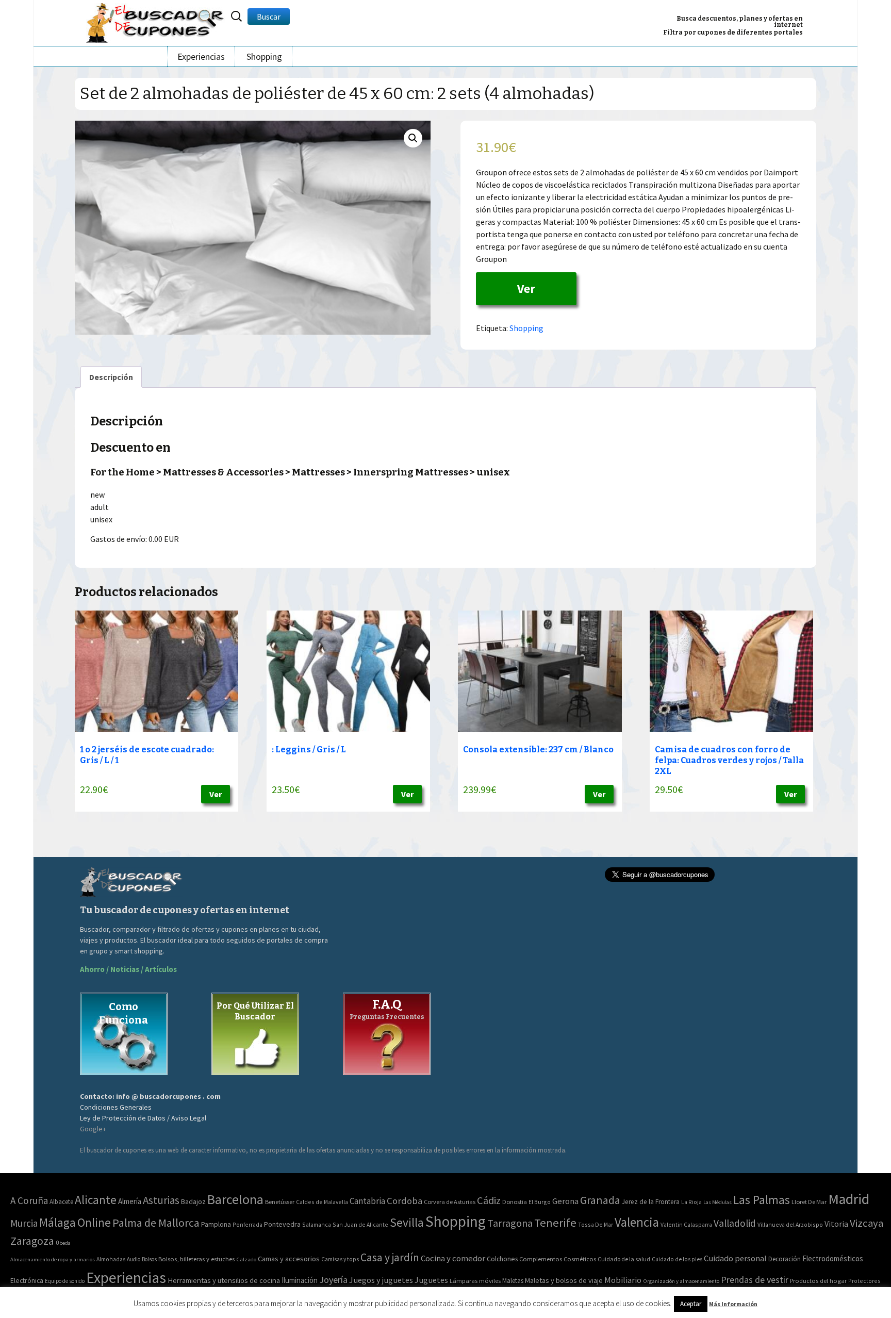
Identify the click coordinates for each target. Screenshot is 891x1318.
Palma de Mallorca (156, 1222)
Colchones (502, 1259)
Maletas (512, 1280)
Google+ (93, 1128)
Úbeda (63, 1243)
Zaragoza (32, 1241)
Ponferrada (247, 1224)
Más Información (733, 1304)
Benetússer (279, 1202)
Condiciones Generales (116, 1107)
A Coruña (29, 1200)
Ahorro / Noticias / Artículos (128, 969)
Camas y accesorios (289, 1258)
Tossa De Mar (595, 1224)
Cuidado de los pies (677, 1259)
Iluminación (300, 1280)
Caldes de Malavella (322, 1202)
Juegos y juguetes (381, 1280)
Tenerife (555, 1222)
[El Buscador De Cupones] (155, 21)
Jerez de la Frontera (651, 1201)
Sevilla (407, 1222)
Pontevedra (282, 1224)
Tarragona (510, 1222)
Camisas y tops (340, 1259)
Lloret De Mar (809, 1202)
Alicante (96, 1199)
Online (94, 1222)
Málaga (57, 1222)
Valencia (637, 1222)
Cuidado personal (735, 1258)
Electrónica (26, 1280)
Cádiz (489, 1200)
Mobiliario (622, 1280)
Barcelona (235, 1199)
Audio (133, 1259)
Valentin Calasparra (686, 1224)
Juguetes (431, 1280)
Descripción (111, 377)
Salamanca (316, 1224)
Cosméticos (580, 1259)
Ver (526, 288)
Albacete (61, 1201)
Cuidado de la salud (624, 1259)
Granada (600, 1200)
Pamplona (216, 1224)
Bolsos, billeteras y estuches (196, 1259)
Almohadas (110, 1259)
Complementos (540, 1259)
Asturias (161, 1200)
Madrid (848, 1199)
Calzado (246, 1259)
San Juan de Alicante (360, 1224)
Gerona (565, 1201)
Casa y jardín (389, 1257)
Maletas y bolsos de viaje (564, 1280)
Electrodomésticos (832, 1258)
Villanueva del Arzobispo (790, 1224)
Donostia (514, 1202)
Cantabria (367, 1201)
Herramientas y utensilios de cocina (224, 1280)
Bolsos (149, 1259)
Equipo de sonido (65, 1280)
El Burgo (540, 1202)
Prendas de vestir (754, 1280)
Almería (129, 1201)
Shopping (264, 56)
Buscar (268, 16)
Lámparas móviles (475, 1280)
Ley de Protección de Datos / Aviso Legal (143, 1118)
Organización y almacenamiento (681, 1280)
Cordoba (404, 1201)
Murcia (24, 1223)
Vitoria (836, 1223)
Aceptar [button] (690, 1303)
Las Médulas (717, 1202)
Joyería (333, 1280)
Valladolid (735, 1223)
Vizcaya (866, 1223)
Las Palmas (761, 1199)
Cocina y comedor (453, 1258)
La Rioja (691, 1202)
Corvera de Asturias (449, 1202)
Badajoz (193, 1201)
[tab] (111, 377)
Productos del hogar (818, 1280)
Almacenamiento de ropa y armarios (52, 1259)
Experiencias (201, 56)
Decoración (784, 1259)
